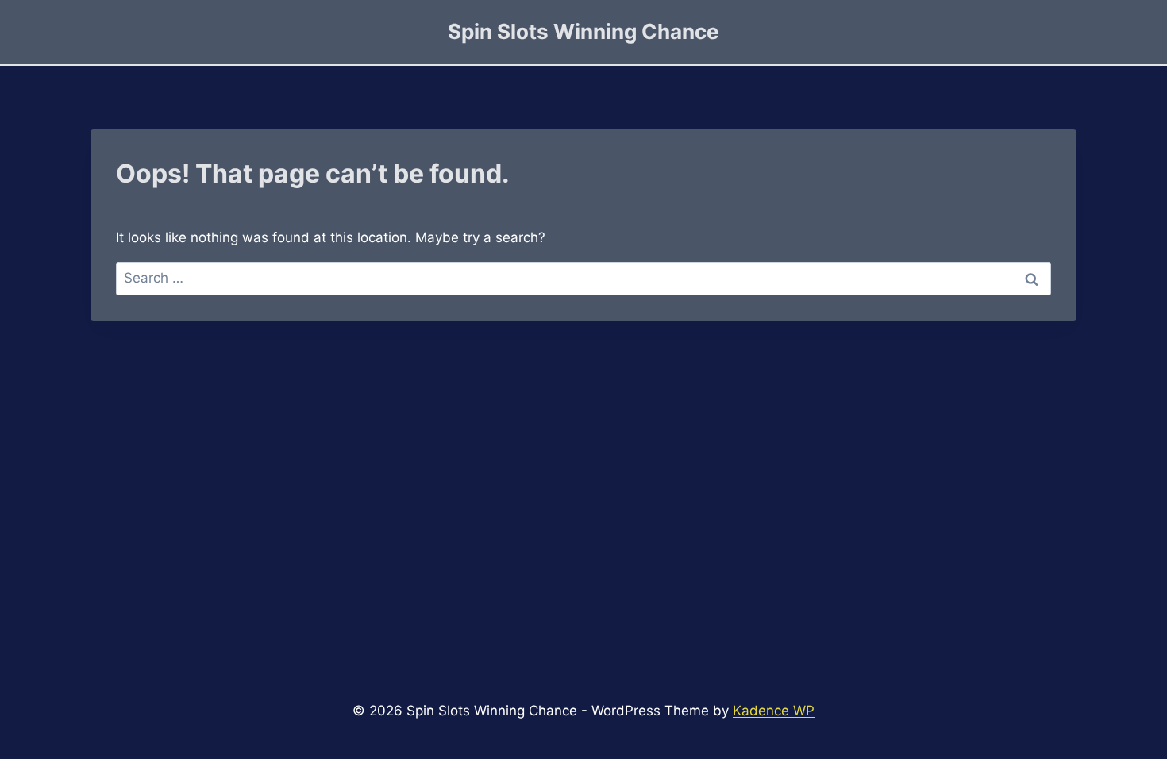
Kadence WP (774, 711)
